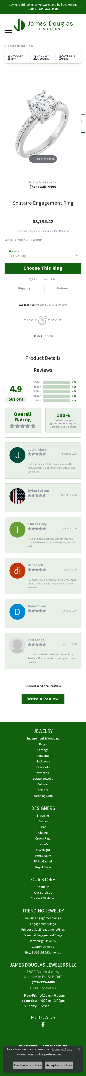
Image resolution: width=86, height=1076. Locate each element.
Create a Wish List (43, 898)
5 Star (37, 382)
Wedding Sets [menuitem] (43, 795)
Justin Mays (37, 449)
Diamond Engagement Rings (43, 935)
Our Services (43, 892)
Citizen (43, 832)
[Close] (80, 7)
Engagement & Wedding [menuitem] (43, 738)
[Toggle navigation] (8, 30)
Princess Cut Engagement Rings (43, 929)
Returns (63, 288)
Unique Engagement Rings (43, 918)
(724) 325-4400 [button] (47, 9)
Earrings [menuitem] (43, 750)
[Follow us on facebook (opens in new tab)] (43, 1024)
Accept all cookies (59, 1065)
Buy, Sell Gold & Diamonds (43, 952)
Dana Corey (37, 606)
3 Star (37, 391)
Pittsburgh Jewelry (43, 941)
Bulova (43, 821)
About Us (43, 886)
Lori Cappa (36, 639)
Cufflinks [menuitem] (43, 784)
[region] (43, 126)
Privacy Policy (62, 1049)
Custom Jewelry (43, 946)
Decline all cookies (27, 1065)
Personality (43, 855)
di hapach (35, 565)
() (74, 382)
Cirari (43, 827)
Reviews (43, 370)
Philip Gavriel (43, 861)
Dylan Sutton (38, 490)
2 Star (37, 396)
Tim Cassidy (37, 524)
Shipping (23, 288)
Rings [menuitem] (43, 744)
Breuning (43, 815)
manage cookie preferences (41, 1054)
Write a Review (43, 699)
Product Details (43, 358)
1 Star (37, 401)
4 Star (37, 387)
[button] (29, 154)
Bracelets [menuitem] (43, 767)
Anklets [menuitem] (43, 790)
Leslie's (43, 844)
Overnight (43, 850)
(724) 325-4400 (43, 186)
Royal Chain (43, 867)
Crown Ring (43, 838)
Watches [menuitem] (43, 772)
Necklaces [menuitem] (43, 761)
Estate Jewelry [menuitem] (43, 778)
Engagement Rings (20, 46)
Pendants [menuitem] (43, 755)
